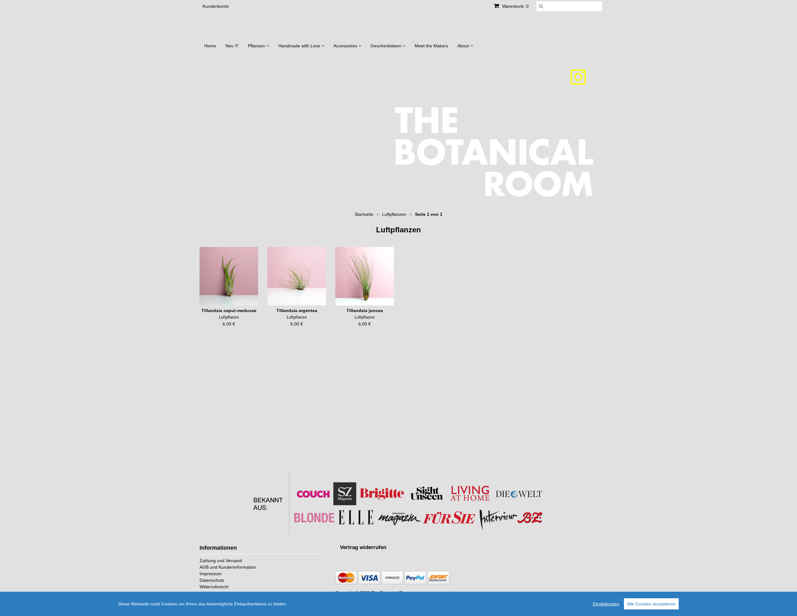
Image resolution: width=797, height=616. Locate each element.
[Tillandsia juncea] (364, 276)
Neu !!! (231, 45)
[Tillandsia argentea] (296, 276)
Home (210, 45)
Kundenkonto (216, 6)
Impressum (211, 573)
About (463, 45)
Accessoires (345, 45)
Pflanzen (257, 45)
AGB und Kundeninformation (228, 567)
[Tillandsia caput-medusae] (229, 276)
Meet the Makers (431, 45)
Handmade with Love (299, 45)
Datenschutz (212, 580)
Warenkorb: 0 (515, 6)
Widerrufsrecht (214, 586)
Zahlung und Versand (221, 560)
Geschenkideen (386, 45)
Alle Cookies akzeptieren (651, 603)
